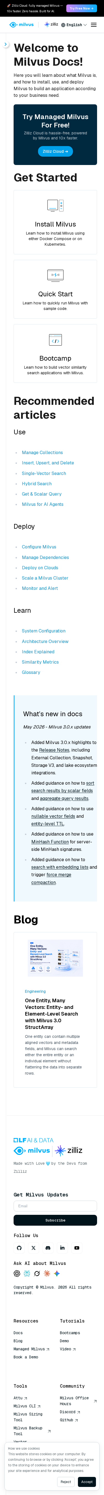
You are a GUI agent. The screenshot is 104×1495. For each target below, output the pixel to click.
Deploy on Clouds (40, 568)
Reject (66, 1482)
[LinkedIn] (62, 1247)
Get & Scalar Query (42, 494)
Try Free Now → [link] (82, 8)
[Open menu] (93, 24)
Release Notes (54, 750)
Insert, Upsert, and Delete (48, 463)
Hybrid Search (37, 484)
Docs (18, 1332)
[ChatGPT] (17, 1274)
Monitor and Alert (40, 588)
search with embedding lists (59, 867)
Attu (18, 1397)
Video (65, 1348)
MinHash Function (50, 842)
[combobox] (74, 25)
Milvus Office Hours (74, 1400)
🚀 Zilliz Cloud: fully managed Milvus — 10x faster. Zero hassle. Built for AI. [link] (35, 8)
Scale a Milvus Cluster (45, 578)
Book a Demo (26, 1356)
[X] (33, 1247)
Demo (64, 1340)
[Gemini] (57, 1274)
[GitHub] (19, 1247)
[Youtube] (76, 1247)
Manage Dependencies (45, 557)
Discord (67, 1411)
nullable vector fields (53, 816)
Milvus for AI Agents (43, 504)
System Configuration (43, 631)
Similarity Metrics (40, 662)
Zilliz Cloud (53, 151)
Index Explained (38, 652)
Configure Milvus (39, 547)
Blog (18, 1340)
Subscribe (55, 1220)
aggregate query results (64, 798)
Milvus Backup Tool (28, 1430)
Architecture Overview (45, 641)
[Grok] (37, 1274)
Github (66, 1419)
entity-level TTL (47, 824)
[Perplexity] (27, 1274)
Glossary (31, 672)
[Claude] (47, 1274)
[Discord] (48, 1247)
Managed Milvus (29, 1348)
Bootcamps (70, 1332)
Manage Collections (42, 452)
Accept (87, 1482)
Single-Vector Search (44, 473)
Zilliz (20, 1171)
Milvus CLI (25, 1405)
